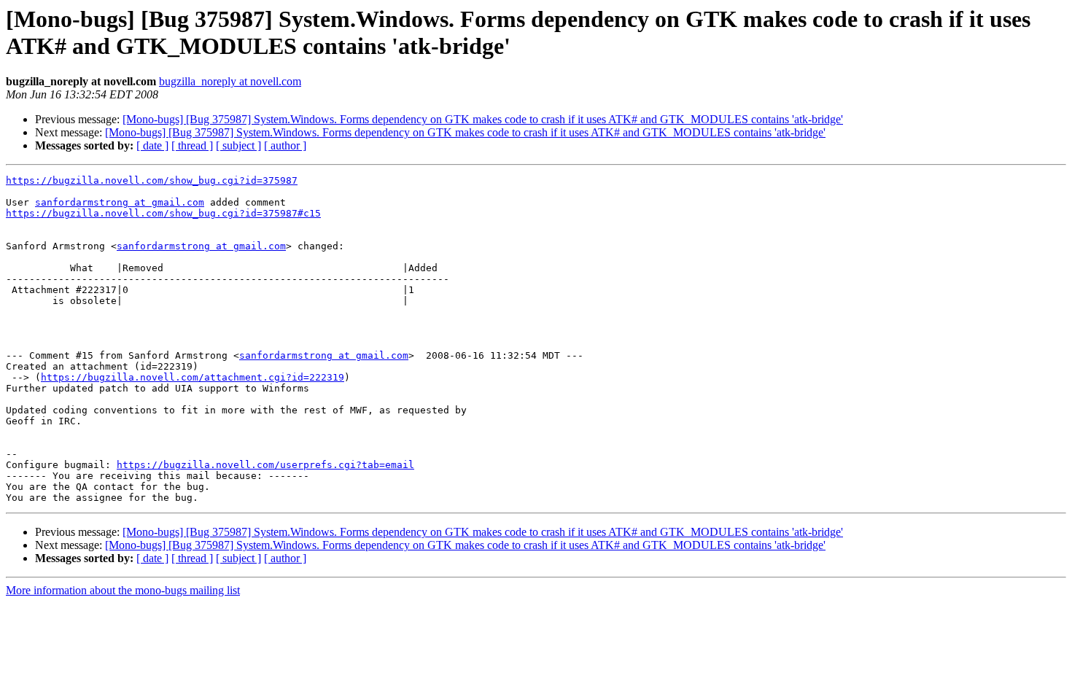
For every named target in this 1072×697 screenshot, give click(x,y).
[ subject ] (238, 145)
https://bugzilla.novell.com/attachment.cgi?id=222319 (192, 377)
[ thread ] (192, 145)
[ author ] (285, 145)
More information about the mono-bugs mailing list (123, 590)
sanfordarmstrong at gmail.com (119, 202)
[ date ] (152, 145)
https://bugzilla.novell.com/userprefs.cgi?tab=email (265, 464)
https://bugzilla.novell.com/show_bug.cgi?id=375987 (152, 180)
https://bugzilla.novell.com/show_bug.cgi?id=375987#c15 (163, 213)
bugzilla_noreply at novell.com (230, 81)
